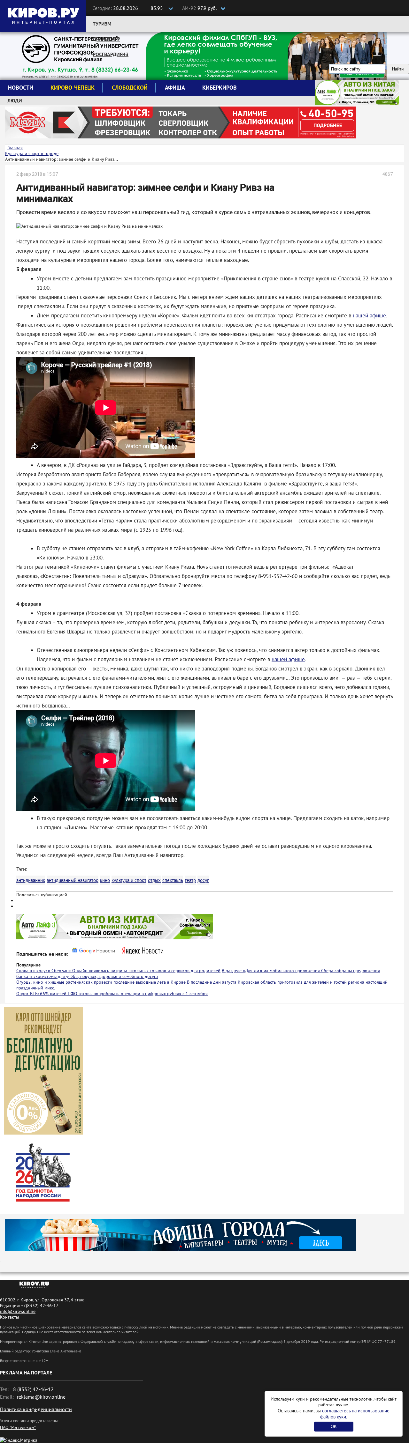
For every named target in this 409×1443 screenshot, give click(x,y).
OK (334, 1426)
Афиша (175, 87)
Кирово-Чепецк (72, 87)
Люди (14, 100)
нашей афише (369, 315)
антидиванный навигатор (72, 880)
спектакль (172, 880)
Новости (20, 87)
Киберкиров (219, 87)
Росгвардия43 (110, 54)
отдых (154, 880)
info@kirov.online (17, 1311)
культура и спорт (129, 880)
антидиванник (30, 880)
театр (190, 880)
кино (105, 880)
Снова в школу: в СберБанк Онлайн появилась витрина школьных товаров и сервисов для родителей (118, 970)
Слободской (130, 87)
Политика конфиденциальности (36, 1409)
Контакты (9, 1317)
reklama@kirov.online (41, 1397)
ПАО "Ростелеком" (18, 1427)
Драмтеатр (106, 39)
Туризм (102, 23)
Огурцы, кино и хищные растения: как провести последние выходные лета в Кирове (101, 982)
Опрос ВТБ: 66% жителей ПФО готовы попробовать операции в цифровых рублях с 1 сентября (112, 993)
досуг (203, 880)
